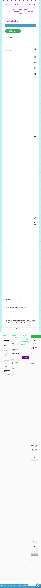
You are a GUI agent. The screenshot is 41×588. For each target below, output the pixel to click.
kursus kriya (8, 309)
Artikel (23, 11)
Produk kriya (15, 366)
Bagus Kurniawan (9, 303)
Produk (5, 363)
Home (7, 16)
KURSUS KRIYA (20, 4)
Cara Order (26, 9)
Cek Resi (21, 13)
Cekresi (6, 353)
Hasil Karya (30, 11)
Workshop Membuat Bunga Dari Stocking (7, 370)
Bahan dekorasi (16, 353)
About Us (14, 9)
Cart (6, 347)
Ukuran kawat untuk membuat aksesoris (13, 328)
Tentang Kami (6, 340)
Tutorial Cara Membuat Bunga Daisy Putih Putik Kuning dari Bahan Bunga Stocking (20, 320)
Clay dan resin (16, 359)
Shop (20, 9)
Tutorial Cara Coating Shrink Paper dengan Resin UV (15, 322)
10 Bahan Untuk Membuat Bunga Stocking (19, 307)
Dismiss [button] (38, 586)
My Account (6, 345)
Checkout (7, 350)
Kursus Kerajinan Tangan (13, 11)
